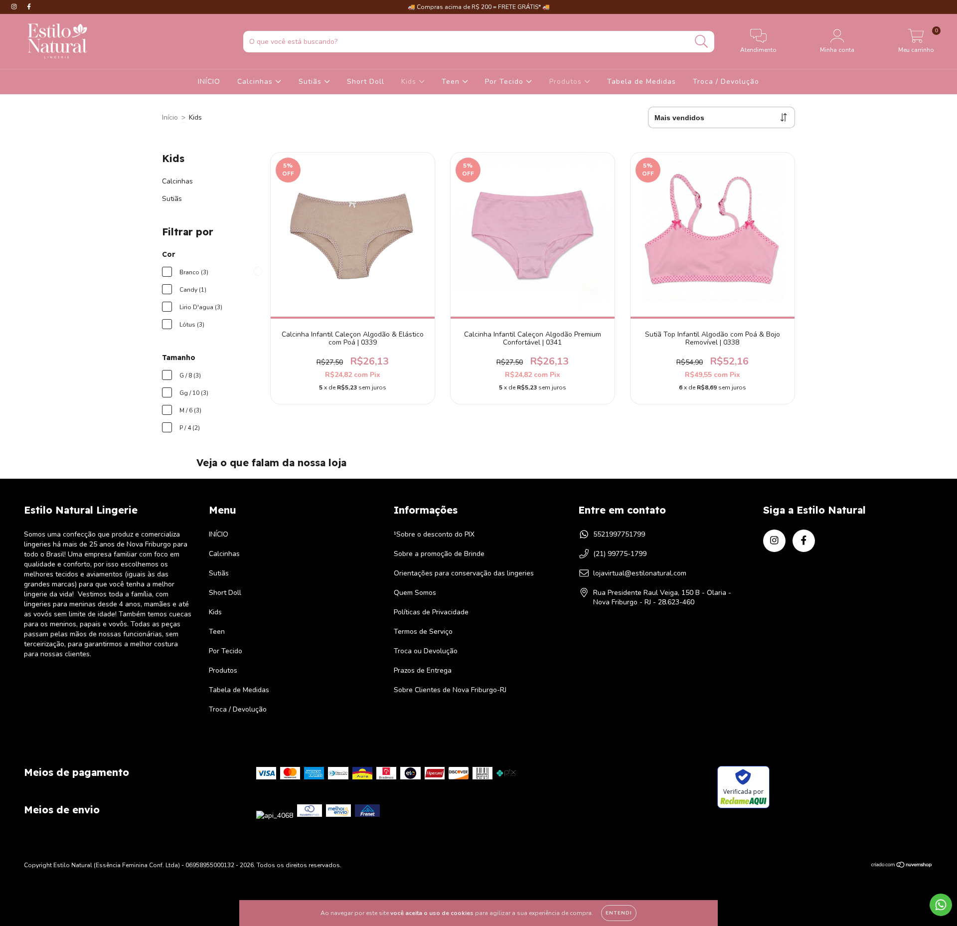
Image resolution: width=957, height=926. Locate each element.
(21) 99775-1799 (619, 553)
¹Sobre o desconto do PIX (434, 534)
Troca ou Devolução (426, 651)
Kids (410, 81)
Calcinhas (256, 81)
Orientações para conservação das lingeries (464, 573)
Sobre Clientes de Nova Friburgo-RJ (450, 690)
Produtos (566, 81)
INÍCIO (209, 81)
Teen (452, 81)
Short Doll (365, 81)
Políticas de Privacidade (431, 612)
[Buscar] (701, 41)
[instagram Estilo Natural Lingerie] (14, 6)
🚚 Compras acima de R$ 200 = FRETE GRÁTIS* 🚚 (479, 7)
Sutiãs (311, 81)
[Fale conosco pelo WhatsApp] (941, 905)
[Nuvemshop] (902, 866)
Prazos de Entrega (423, 670)
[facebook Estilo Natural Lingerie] (28, 6)
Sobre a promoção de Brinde (439, 553)
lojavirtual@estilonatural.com (639, 573)
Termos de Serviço (423, 631)
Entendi (619, 913)
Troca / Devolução (726, 81)
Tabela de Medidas (641, 81)
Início (170, 117)
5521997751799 (619, 534)
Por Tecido (505, 81)
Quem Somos (415, 592)
